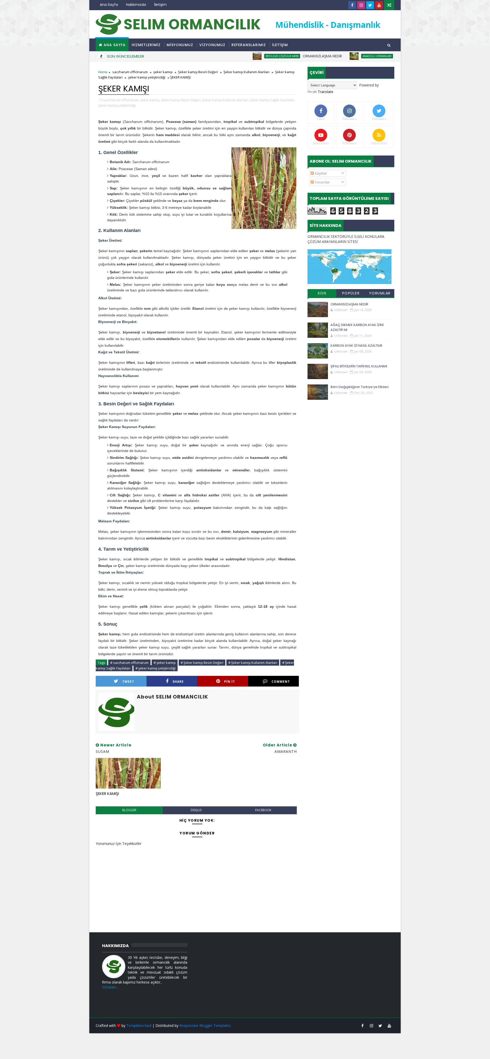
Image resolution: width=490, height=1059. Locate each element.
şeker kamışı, (150, 100)
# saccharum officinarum (129, 662)
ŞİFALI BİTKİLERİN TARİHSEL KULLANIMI (358, 366)
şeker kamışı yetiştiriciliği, (117, 105)
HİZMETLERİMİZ (146, 44)
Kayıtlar (320, 173)
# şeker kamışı (165, 662)
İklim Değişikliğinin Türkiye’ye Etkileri (359, 386)
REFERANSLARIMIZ (248, 44)
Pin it (229, 681)
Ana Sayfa (109, 4)
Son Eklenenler (322, 294)
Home (102, 72)
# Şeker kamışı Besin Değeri (202, 662)
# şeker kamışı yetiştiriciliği (156, 668)
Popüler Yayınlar (350, 294)
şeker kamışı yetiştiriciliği (146, 77)
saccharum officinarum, (121, 100)
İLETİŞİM (280, 44)
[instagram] (361, 5)
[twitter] (370, 5)
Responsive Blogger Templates (205, 1025)
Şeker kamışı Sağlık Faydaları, (272, 100)
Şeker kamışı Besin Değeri (198, 72)
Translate (325, 91)
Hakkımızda (136, 4)
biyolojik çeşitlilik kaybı (261, 56)
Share (178, 681)
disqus (196, 810)
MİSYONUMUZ (180, 44)
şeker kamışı (163, 72)
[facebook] (352, 5)
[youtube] (379, 5)
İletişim (160, 4)
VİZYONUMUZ (212, 44)
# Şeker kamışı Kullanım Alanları (252, 662)
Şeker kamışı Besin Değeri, (181, 100)
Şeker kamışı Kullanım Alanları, (225, 100)
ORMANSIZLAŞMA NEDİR (301, 56)
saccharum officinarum (130, 72)
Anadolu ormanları (356, 56)
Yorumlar (322, 182)
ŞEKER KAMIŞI (107, 793)
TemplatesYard (138, 1025)
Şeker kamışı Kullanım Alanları (247, 72)
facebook (263, 810)
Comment (281, 681)
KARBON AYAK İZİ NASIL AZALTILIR (356, 345)
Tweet (128, 681)
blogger (129, 810)
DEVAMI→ (110, 987)
